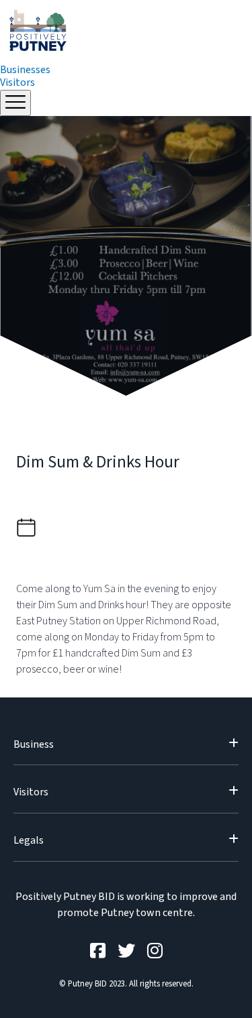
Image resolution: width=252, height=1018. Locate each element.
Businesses (25, 69)
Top (240, 1006)
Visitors (17, 82)
